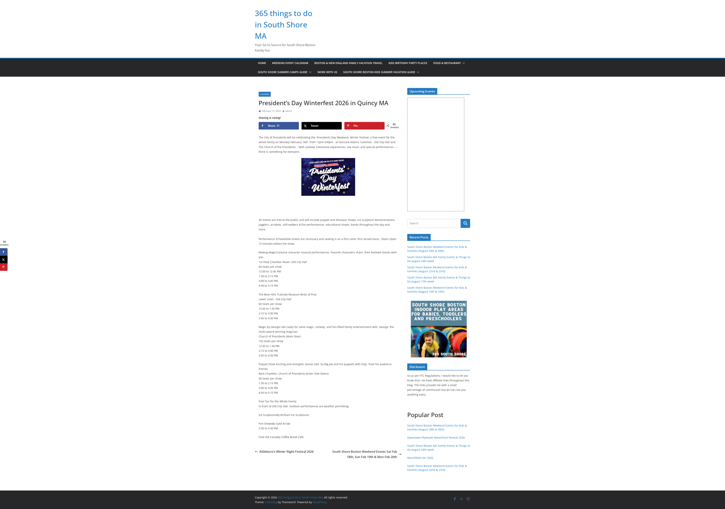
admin (288, 111)
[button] (463, 63)
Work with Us (327, 72)
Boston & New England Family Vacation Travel (348, 63)
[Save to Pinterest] (4, 267)
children (264, 94)
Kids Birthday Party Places (408, 63)
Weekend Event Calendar (290, 63)
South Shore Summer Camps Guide (282, 72)
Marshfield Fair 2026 (420, 458)
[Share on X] (4, 259)
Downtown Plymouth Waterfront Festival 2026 (436, 437)
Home (262, 63)
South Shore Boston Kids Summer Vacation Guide (379, 72)
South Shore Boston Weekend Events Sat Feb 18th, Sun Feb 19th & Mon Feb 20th (364, 454)
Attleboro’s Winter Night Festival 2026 (286, 452)
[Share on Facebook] (4, 252)
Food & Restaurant (447, 63)
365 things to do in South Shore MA (283, 24)
